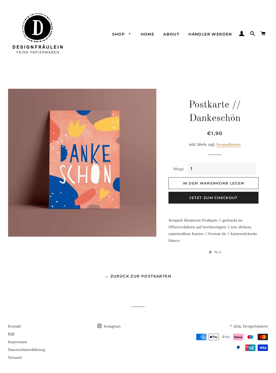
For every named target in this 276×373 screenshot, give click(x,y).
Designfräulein (255, 326)
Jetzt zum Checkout (213, 198)
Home (147, 34)
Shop (119, 34)
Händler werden (210, 34)
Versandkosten (228, 144)
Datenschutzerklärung (26, 349)
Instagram (112, 326)
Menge (178, 168)
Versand (15, 357)
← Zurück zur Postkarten (138, 276)
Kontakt (14, 326)
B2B (11, 334)
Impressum (17, 341)
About (171, 34)
